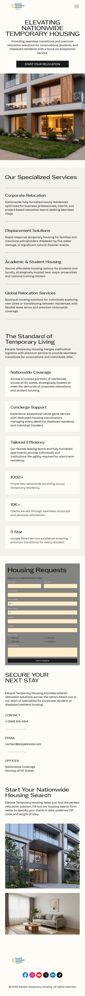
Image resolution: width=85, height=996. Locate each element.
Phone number (13, 600)
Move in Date (12, 608)
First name (12, 582)
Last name (48, 582)
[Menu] (77, 6)
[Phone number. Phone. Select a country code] (11, 603)
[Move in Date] (10, 612)
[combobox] (42, 630)
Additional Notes (13, 645)
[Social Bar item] (25, 975)
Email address (13, 591)
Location (11, 617)
